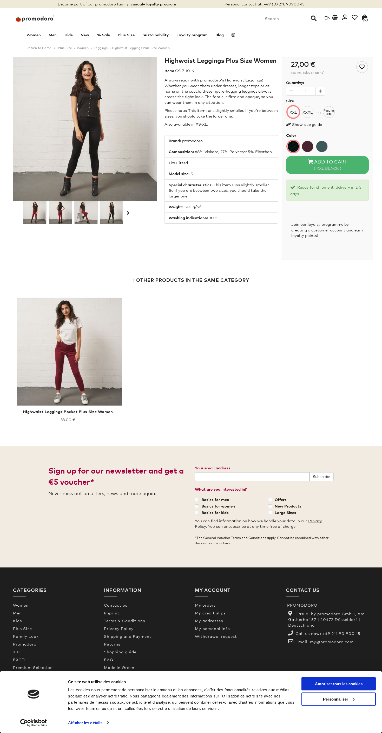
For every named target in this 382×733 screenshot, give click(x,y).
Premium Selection (33, 667)
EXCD (19, 659)
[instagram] (233, 35)
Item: (169, 70)
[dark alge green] (322, 146)
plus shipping (313, 72)
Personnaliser (335, 699)
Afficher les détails (85, 723)
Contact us (115, 605)
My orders (205, 605)
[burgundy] (307, 146)
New (85, 34)
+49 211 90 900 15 (341, 633)
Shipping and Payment (128, 636)
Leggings (101, 48)
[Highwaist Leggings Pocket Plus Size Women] (68, 352)
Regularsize (329, 112)
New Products (288, 506)
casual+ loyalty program (153, 4)
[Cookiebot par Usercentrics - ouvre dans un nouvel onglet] (33, 723)
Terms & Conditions (124, 620)
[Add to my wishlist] (362, 67)
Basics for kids (215, 512)
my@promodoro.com (332, 641)
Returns (112, 644)
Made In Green (119, 667)
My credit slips (210, 613)
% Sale (103, 34)
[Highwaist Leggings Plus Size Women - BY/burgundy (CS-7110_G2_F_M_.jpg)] (60, 212)
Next (127, 212)
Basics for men (215, 499)
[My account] (344, 17)
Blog (219, 34)
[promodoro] (54, 18)
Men (53, 34)
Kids (68, 34)
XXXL (307, 112)
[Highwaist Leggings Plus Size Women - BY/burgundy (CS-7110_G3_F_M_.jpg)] (86, 212)
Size (290, 100)
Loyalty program (192, 34)
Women (34, 34)
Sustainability (155, 34)
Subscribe (321, 476)
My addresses (209, 620)
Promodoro (24, 644)
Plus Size (126, 34)
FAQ (109, 659)
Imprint (112, 613)
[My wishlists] (354, 17)
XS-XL (201, 124)
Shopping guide (120, 651)
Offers (281, 499)
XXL (293, 112)
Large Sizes (285, 512)
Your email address (212, 467)
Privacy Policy (119, 628)
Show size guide (307, 124)
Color (291, 135)
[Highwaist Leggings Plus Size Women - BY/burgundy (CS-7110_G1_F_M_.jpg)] (34, 212)
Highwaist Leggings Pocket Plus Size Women (68, 411)
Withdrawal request (216, 636)
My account (212, 590)
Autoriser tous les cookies (339, 684)
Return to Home (39, 48)
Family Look (26, 636)
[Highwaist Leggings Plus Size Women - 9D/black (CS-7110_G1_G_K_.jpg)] (111, 212)
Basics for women (218, 506)
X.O (17, 651)
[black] (293, 146)
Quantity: (295, 82)
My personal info (212, 628)
